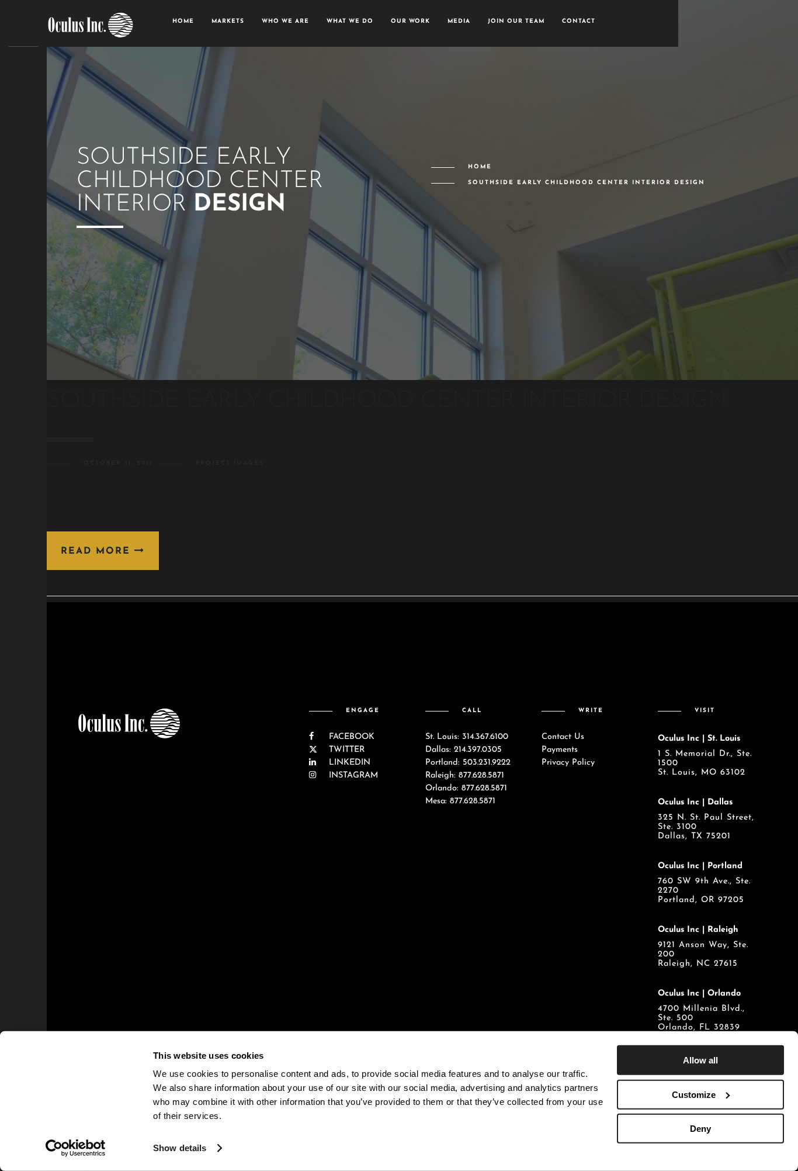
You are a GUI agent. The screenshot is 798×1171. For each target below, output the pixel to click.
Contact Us (563, 737)
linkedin (348, 762)
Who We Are (285, 21)
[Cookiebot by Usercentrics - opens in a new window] (76, 1148)
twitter (345, 749)
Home (183, 21)
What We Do (350, 21)
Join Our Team (516, 21)
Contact (578, 21)
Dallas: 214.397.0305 (463, 749)
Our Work (410, 21)
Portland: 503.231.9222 (468, 762)
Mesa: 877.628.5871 (460, 801)
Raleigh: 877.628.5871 (464, 775)
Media (458, 21)
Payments (560, 749)
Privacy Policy (568, 762)
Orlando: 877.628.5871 (466, 788)
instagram (352, 775)
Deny (700, 1129)
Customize (694, 1094)
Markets (227, 21)
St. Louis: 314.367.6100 (466, 737)
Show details (179, 1148)
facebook (350, 737)
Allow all (700, 1060)
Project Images (230, 463)
